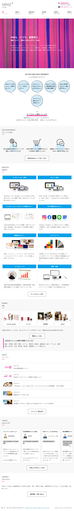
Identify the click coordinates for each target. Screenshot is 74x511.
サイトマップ (46, 508)
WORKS (44, 12)
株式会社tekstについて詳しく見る (37, 158)
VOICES (57, 12)
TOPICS (69, 12)
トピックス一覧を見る (37, 411)
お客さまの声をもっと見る (37, 468)
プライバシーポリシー (38, 508)
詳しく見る (19, 189)
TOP (5, 12)
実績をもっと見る (37, 336)
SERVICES (31, 12)
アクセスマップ (28, 508)
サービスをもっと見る (37, 294)
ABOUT (18, 12)
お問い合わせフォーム (66, 7)
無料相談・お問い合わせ (37, 494)
